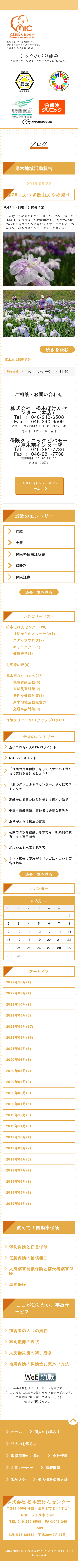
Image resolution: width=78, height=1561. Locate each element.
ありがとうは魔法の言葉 (27, 821)
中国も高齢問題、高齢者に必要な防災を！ (40, 810)
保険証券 (23, 577)
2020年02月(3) (18, 1092)
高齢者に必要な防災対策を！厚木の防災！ (40, 799)
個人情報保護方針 (53, 1479)
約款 (19, 531)
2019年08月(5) (18, 1159)
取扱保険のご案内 (26, 1455)
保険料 (21, 565)
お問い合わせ (22, 1467)
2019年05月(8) (18, 1192)
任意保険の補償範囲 (28, 1257)
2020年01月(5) (18, 1103)
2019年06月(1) (18, 1181)
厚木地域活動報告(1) (30, 702)
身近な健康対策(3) (28, 695)
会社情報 (60, 1455)
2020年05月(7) (18, 1070)
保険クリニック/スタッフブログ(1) (35, 719)
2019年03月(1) (18, 1203)
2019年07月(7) (18, 1170)
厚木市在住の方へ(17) (24, 675)
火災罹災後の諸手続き (30, 1352)
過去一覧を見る (39, 592)
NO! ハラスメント (23, 758)
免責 (19, 542)
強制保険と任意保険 (28, 1246)
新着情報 (53, 1467)
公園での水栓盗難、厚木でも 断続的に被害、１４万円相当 (40, 834)
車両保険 (17, 1284)
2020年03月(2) (18, 1081)
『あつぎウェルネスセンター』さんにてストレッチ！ (40, 786)
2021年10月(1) (18, 1004)
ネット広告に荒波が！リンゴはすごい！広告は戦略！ (40, 860)
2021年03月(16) (19, 1037)
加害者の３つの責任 (28, 1330)
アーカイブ (39, 971)
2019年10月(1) (18, 1137)
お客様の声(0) (18, 664)
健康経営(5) (23, 653)
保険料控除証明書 (30, 554)
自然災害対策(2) (27, 688)
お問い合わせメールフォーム (40, 485)
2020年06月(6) (18, 1059)
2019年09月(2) (18, 1148)
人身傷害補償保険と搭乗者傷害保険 (41, 1271)
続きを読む (57, 349)
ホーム (16, 1431)
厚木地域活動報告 (18, 359)
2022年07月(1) (18, 993)
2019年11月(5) (18, 1125)
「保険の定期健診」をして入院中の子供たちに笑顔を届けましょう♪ (40, 771)
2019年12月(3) (18, 1114)
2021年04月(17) (19, 1026)
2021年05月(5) (18, 1015)
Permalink (15, 371)
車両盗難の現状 (24, 1341)
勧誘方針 (18, 1479)
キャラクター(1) (27, 646)
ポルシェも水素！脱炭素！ (29, 847)
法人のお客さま (24, 1443)
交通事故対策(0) (27, 708)
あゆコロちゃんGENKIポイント (33, 747)
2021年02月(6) (18, 1048)
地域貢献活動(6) (27, 682)
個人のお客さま (48, 1431)
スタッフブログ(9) (28, 640)
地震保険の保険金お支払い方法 (39, 1363)
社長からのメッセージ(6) (34, 633)
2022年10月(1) (18, 982)
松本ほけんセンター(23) (26, 626)
